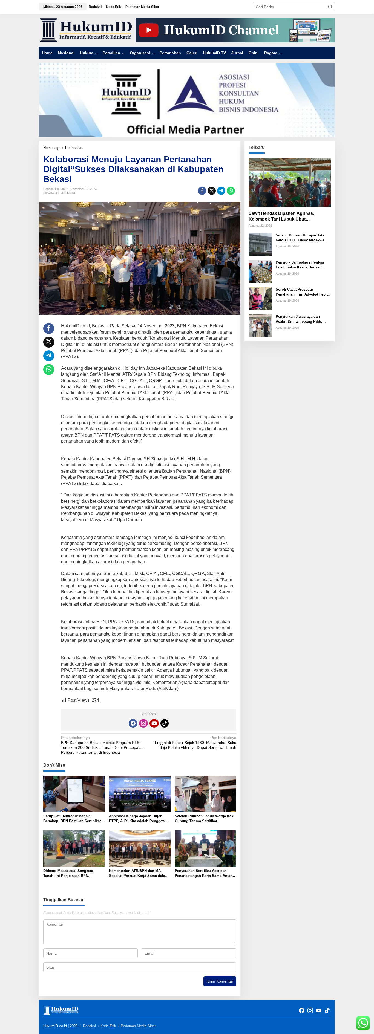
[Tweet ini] (212, 191)
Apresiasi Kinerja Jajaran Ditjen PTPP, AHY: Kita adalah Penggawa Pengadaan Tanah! (138, 819)
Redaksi (89, 1026)
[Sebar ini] (202, 191)
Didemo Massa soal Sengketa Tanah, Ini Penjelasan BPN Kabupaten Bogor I (68, 873)
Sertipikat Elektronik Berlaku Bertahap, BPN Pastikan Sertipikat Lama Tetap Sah (72, 819)
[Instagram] (143, 723)
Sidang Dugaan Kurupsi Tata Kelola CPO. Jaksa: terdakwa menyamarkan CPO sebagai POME (300, 238)
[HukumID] (86, 30)
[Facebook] (133, 723)
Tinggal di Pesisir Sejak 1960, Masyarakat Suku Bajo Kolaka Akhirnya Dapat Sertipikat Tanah (195, 742)
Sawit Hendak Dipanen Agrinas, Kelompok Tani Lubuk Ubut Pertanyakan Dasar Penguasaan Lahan (289, 216)
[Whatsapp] (231, 191)
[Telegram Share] (221, 191)
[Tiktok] (164, 723)
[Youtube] (154, 723)
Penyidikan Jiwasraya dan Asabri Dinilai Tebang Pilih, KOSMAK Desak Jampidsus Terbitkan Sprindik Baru (299, 319)
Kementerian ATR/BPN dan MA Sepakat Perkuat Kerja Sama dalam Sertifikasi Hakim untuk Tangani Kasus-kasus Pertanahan (138, 873)
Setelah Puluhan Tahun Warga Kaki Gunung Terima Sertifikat (204, 818)
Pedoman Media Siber (138, 1026)
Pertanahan (51, 192)
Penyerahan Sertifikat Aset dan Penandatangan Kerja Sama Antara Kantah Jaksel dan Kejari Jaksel (204, 873)
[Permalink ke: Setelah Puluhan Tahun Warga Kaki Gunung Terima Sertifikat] (205, 794)
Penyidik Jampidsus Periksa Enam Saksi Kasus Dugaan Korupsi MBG (300, 265)
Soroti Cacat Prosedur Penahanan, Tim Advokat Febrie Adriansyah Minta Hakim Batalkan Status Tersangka (303, 292)
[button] (330, 6)
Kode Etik (108, 1026)
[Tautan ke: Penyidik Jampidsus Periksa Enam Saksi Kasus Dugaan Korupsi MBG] (260, 271)
